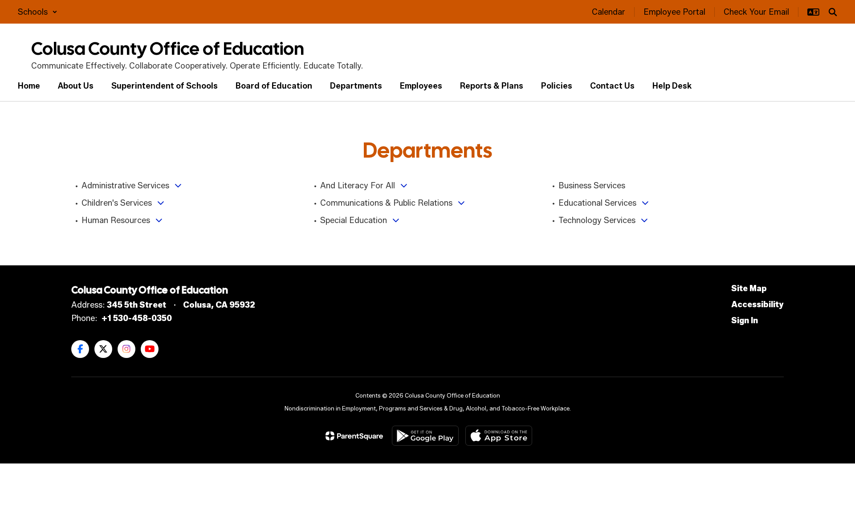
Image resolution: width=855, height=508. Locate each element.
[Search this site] (832, 12)
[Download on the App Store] (498, 436)
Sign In (744, 320)
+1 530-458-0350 (137, 318)
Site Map (749, 288)
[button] (37, 12)
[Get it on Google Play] (425, 436)
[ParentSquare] (354, 436)
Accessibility (757, 304)
